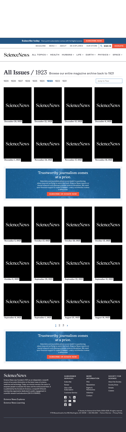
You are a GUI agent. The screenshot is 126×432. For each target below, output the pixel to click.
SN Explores (76, 46)
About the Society (114, 382)
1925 (34, 81)
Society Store (113, 385)
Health (54, 55)
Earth (90, 55)
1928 (13, 81)
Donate (119, 46)
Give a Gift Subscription (68, 389)
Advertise (89, 393)
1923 (50, 81)
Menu (52, 46)
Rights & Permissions (90, 389)
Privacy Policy (117, 413)
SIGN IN (107, 46)
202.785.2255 (93, 413)
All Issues (16, 73)
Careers (111, 391)
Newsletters (90, 385)
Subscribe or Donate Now (63, 194)
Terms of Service (105, 413)
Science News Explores (14, 399)
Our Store (92, 46)
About (63, 46)
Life (79, 55)
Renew (66, 385)
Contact (89, 396)
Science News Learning (14, 402)
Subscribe (67, 382)
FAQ (87, 382)
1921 (64, 81)
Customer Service (70, 393)
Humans (67, 55)
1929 (6, 81)
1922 (57, 81)
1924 (42, 81)
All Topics (39, 55)
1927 (20, 81)
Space (117, 55)
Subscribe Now (94, 41)
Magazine (41, 46)
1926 (27, 81)
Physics (103, 55)
